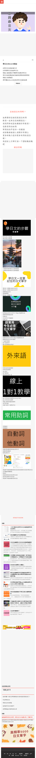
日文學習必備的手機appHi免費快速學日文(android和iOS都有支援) (21, 583)
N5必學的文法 (6, 700)
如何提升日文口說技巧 (8, 706)
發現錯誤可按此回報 (18, 517)
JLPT (31, 753)
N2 (13, 753)
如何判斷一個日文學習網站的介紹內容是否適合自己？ (16, 696)
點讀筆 (21, 753)
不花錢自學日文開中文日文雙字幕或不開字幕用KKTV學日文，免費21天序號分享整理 (21, 602)
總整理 (26, 753)
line (21, 755)
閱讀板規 (18, 83)
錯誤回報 (18, 147)
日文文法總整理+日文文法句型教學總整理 (21, 542)
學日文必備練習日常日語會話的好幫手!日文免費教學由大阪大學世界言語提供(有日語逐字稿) (20, 574)
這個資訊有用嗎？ (18, 111)
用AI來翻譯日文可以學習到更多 (18, 535)
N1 (16, 753)
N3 (10, 753)
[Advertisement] (18, 44)
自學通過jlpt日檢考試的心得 (10, 709)
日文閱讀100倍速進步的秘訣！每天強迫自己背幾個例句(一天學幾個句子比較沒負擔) (21, 556)
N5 (4, 753)
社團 (12, 755)
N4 (7, 753)
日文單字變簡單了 (14, 611)
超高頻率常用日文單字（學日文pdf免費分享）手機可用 (17, 717)
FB (9, 755)
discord (17, 755)
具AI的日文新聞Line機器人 (17, 565)
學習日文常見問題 (7, 703)
